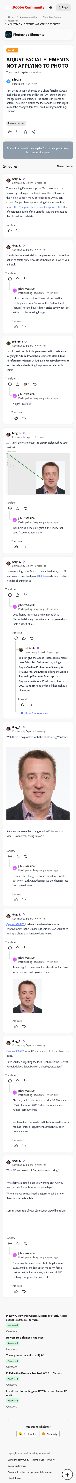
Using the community (18, 1459)
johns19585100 (26, 288)
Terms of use (38, 1459)
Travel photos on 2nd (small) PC (25, 1355)
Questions (13, 20)
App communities (28, 17)
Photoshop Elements (52, 17)
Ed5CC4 (16, 79)
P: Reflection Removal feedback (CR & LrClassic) (34, 1373)
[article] (38, 205)
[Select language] (51, 7)
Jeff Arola (17, 341)
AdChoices (16, 1478)
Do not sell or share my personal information (30, 1472)
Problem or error (16, 123)
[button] (7, 8)
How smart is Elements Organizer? (26, 1337)
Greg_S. (16, 178)
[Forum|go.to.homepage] (28, 7)
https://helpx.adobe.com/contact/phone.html (37, 207)
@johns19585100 (15, 924)
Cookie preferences (17, 1465)
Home (11, 17)
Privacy (51, 1459)
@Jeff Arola (43, 576)
